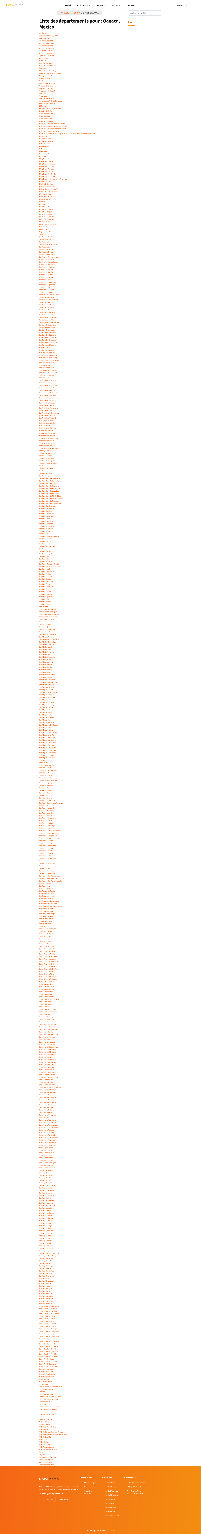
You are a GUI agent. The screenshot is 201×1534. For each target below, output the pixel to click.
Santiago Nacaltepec (46, 1241)
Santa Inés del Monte (46, 1019)
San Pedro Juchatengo (47, 825)
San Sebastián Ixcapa (46, 898)
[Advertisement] (145, 41)
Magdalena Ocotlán (46, 166)
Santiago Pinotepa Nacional (49, 1253)
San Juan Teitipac (45, 592)
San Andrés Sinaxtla (46, 277)
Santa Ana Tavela (45, 936)
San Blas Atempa (45, 347)
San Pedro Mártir (45, 828)
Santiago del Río (45, 1198)
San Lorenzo (43, 607)
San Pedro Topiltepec (47, 871)
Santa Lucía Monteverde (48, 1029)
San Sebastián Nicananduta (49, 901)
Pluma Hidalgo (44, 222)
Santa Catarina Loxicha (47, 959)
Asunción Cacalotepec (47, 41)
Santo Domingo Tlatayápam (49, 1339)
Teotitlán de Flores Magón (48, 1399)
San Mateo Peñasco (46, 670)
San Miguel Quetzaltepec (48, 732)
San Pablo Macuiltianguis (48, 780)
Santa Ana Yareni (45, 941)
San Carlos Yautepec (46, 350)
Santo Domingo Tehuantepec (49, 1331)
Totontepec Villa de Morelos (49, 1417)
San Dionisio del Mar (46, 363)
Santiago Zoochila (45, 1304)
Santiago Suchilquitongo (48, 1256)
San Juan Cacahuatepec (47, 506)
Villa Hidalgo (44, 1442)
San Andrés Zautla (45, 292)
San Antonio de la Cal (46, 305)
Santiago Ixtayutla (45, 1210)
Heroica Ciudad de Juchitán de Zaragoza (53, 129)
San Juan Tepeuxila (46, 594)
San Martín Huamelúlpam (48, 642)
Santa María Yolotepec (47, 1155)
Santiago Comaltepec (47, 1195)
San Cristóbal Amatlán (47, 352)
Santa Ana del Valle (46, 934)
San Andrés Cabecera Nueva (49, 257)
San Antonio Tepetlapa (47, 315)
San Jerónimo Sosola (46, 441)
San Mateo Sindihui (46, 677)
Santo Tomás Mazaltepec (48, 1361)
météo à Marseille (111, 1495)
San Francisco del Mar (47, 390)
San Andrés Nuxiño (46, 272)
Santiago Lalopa (45, 1223)
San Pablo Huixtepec (46, 778)
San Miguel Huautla (46, 720)
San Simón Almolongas (47, 914)
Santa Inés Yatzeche (46, 1022)
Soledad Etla (43, 1384)
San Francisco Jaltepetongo (49, 398)
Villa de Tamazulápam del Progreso (51, 1432)
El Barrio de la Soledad (47, 103)
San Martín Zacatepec (47, 657)
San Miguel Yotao (45, 760)
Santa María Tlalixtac (47, 1140)
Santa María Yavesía (46, 1153)
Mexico (76, 13)
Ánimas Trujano (44, 38)
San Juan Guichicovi (46, 541)
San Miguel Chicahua (46, 702)
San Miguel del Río (45, 712)
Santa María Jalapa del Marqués (50, 1087)
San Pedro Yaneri (45, 883)
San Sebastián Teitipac (47, 909)
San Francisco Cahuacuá (47, 380)
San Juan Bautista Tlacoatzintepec (51, 498)
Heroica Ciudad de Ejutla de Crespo (52, 124)
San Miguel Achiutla (46, 690)
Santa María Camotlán (47, 1044)
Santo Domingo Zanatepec (48, 1356)
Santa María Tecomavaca (48, 1122)
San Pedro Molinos (46, 841)
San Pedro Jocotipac (46, 823)
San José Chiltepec (46, 456)
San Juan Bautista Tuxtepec (49, 501)
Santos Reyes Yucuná (46, 1376)
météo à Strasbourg (112, 1515)
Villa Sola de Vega (45, 1444)
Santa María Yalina (46, 1150)
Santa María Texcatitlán (47, 1135)
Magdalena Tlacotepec (47, 176)
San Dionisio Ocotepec (47, 365)
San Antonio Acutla (46, 302)
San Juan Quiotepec (46, 579)
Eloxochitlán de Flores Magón (50, 108)
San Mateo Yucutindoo (47, 685)
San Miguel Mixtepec (47, 722)
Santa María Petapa (46, 1112)
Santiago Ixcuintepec (46, 1208)
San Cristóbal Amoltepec (48, 355)
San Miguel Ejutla (45, 715)
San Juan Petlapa (45, 574)
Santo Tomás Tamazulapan (48, 1366)
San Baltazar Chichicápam (48, 317)
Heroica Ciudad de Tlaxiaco (49, 131)
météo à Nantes (111, 1507)
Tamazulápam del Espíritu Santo (50, 1387)
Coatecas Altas (44, 81)
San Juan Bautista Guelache (49, 486)
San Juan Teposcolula (46, 597)
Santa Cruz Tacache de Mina (49, 999)
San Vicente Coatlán (46, 919)
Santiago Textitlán (45, 1273)
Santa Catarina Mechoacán (49, 961)
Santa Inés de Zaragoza (47, 1017)
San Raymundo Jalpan (47, 891)
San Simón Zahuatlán (46, 916)
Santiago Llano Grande (47, 1231)
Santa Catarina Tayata (47, 971)
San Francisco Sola (45, 410)
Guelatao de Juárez (46, 119)
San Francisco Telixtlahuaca (49, 413)
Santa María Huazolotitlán (48, 1077)
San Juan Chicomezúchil (47, 508)
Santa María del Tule (46, 1065)
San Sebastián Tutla (46, 911)
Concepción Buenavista (47, 86)
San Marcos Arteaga (46, 637)
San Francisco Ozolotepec (48, 408)
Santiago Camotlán (46, 1188)
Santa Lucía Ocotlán (46, 1032)
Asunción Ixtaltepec (46, 46)
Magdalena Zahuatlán (47, 181)
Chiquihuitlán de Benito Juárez (50, 73)
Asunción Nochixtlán (46, 48)
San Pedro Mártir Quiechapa (49, 831)
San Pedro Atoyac (45, 795)
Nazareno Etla (44, 207)
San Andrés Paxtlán (46, 274)
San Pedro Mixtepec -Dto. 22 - (50, 836)
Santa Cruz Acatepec (46, 981)
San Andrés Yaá (44, 287)
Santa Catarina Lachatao (48, 956)
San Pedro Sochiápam (47, 856)
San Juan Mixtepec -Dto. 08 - (49, 564)
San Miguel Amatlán (46, 700)
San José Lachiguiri (46, 468)
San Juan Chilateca (45, 511)
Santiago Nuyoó (45, 1251)
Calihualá (42, 61)
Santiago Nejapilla (45, 1243)
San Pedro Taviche (45, 861)
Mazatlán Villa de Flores (48, 191)
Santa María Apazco (46, 1039)
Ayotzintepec (44, 58)
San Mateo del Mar (46, 662)
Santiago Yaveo (44, 1291)
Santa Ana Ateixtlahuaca (48, 929)
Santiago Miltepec (45, 1236)
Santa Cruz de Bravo (46, 987)
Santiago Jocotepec (46, 1215)
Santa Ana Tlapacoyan (47, 939)
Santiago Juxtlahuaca (46, 1218)
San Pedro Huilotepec (47, 810)
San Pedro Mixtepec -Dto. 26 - (50, 838)
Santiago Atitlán (45, 1180)
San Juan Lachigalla (46, 554)
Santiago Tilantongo (46, 1276)
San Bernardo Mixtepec (47, 345)
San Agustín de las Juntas (48, 244)
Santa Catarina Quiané (47, 966)
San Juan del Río (45, 531)
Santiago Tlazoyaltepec (47, 1281)
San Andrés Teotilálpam (47, 282)
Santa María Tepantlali (47, 1132)
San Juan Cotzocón (46, 524)
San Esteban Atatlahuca (47, 370)
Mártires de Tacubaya (47, 186)
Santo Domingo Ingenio (47, 1316)
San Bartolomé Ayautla (47, 332)
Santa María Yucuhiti (46, 1160)
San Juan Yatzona (45, 602)
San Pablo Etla (44, 773)
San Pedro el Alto (45, 805)
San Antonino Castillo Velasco (50, 295)
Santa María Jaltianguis (47, 1090)
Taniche (42, 1392)
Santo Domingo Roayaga (48, 1329)
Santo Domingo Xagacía (47, 1349)
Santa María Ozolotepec (48, 1105)
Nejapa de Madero (46, 209)
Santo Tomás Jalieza (46, 1359)
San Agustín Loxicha (46, 249)
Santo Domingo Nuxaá (47, 1321)
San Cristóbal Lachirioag (48, 358)
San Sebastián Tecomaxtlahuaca (50, 906)
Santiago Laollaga (45, 1226)
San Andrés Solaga (45, 280)
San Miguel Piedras (46, 730)
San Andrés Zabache (46, 290)
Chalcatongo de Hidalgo (48, 71)
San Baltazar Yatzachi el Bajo (49, 322)
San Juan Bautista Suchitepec (49, 493)
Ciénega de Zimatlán (46, 76)
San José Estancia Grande (48, 463)
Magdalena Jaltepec (46, 161)
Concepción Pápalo (46, 88)
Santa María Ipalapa (46, 1080)
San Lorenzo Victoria (46, 619)
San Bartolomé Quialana (48, 337)
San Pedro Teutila (45, 866)
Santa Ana (42, 926)
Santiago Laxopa (45, 1228)
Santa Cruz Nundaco (46, 994)
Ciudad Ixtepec (44, 78)
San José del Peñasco (46, 458)
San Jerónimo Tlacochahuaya (49, 448)
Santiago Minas (44, 1238)
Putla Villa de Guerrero (47, 224)
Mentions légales (90, 1483)
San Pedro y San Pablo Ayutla (49, 876)
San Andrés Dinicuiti (46, 259)
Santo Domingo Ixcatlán (47, 1319)
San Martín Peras (45, 649)
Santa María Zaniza (46, 1165)
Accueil (68, 5)
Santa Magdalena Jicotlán (48, 1034)
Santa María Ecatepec (47, 1067)
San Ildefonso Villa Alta (47, 428)
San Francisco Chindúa (47, 388)
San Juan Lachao (45, 551)
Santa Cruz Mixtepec (46, 992)
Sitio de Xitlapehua (46, 1382)
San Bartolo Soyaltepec (47, 327)
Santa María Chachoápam (48, 1047)
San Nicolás (43, 763)
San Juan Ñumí (44, 569)
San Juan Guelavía (45, 539)
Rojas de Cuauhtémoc (47, 232)
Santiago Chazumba (46, 1190)
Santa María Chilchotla (47, 1049)
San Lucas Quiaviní (45, 627)
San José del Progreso (47, 461)
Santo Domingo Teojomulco (49, 1334)
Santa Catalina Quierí (46, 946)
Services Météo (83, 5)
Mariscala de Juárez (46, 184)
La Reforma (43, 151)
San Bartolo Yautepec (47, 330)
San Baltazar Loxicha (46, 320)
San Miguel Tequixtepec (47, 747)
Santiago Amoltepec (46, 1170)
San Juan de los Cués (46, 526)
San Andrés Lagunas (46, 269)
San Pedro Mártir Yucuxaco (49, 833)
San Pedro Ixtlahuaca (46, 815)
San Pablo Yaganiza (46, 788)
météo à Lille (109, 1503)
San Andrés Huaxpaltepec (48, 262)
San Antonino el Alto (46, 297)
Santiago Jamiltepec (46, 1213)
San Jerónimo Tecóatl (47, 446)
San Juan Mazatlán (46, 561)
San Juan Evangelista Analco (49, 536)
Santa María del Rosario (47, 1062)
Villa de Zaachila (45, 1437)
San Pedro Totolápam (47, 873)
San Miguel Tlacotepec (47, 755)
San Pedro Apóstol (46, 793)
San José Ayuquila (45, 453)
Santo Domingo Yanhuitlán (48, 1351)
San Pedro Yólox (45, 886)
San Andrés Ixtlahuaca (47, 267)
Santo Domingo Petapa (47, 1326)
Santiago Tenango (45, 1263)
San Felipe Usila (44, 378)
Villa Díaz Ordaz (45, 1439)
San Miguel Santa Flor (47, 735)
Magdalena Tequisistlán (47, 174)
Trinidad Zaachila (45, 1419)
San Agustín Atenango (47, 239)
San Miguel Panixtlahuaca (48, 725)
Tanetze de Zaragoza (46, 1389)
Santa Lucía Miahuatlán (47, 1027)
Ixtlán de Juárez (44, 144)
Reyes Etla (43, 229)
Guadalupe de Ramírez (47, 113)
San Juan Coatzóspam (47, 516)
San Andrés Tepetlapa (47, 285)
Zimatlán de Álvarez (46, 1465)
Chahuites (42, 68)
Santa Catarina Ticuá (46, 974)
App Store (64, 1499)
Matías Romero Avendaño (48, 189)
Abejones (42, 33)
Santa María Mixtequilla (48, 1097)
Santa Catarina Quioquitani (49, 969)
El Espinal (42, 106)
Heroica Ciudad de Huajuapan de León (53, 126)
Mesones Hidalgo (45, 194)
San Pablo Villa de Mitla (47, 785)
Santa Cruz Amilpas (46, 984)
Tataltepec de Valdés (46, 1394)
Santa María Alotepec (47, 1037)
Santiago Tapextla (45, 1261)
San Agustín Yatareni (46, 254)
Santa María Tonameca (47, 1143)
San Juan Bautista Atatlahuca (49, 478)
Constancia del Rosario (47, 91)
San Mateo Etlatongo (46, 664)
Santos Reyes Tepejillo (47, 1374)
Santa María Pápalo (46, 1107)
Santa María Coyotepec (47, 1059)
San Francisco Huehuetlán (48, 393)
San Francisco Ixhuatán (47, 395)
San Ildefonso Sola (45, 425)
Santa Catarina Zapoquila (48, 979)
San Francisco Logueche (47, 403)
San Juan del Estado (46, 529)
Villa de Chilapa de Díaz (47, 1427)
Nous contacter (89, 1487)
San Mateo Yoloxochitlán (48, 682)
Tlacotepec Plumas (46, 1412)
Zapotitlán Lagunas (46, 1460)
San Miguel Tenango (46, 745)
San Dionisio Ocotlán (46, 368)
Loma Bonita (43, 156)
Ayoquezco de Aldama (47, 56)
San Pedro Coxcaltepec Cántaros (51, 803)
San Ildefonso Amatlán (47, 423)
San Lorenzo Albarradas (47, 609)
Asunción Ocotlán (45, 51)
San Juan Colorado (45, 519)
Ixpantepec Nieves (46, 141)
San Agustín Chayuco (46, 242)
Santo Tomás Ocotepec (47, 1364)
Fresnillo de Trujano (46, 111)
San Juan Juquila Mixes (47, 546)
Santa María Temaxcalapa (48, 1125)
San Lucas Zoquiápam (47, 629)
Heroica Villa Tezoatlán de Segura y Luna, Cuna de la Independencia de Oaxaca (67, 134)
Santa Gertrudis (44, 1014)
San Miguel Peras (45, 727)
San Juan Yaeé (44, 599)
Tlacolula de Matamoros (48, 1409)
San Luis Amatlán (45, 632)
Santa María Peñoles (46, 1110)
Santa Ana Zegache (46, 944)
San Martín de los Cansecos (49, 639)
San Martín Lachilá (45, 647)
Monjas (42, 202)
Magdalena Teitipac (46, 171)
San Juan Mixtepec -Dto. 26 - (49, 566)
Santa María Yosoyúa (46, 1158)
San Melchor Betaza (46, 687)
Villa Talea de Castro (46, 1447)
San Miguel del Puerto (47, 710)
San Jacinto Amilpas (46, 430)
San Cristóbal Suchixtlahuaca (49, 360)
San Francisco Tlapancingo (48, 418)
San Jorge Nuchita (45, 451)
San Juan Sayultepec (46, 581)
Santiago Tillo (44, 1278)
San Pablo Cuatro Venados (48, 770)
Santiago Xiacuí (44, 1286)
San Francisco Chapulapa (48, 385)
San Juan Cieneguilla (46, 514)
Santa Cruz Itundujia (46, 989)
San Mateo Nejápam (46, 667)
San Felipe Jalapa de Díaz (48, 373)
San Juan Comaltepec (46, 521)
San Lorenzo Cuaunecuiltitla (49, 614)
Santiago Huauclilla (46, 1203)
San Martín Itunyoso (46, 644)
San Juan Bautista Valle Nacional (50, 503)
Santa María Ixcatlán (46, 1082)
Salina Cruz (43, 234)
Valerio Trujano (44, 1424)
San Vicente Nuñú (45, 924)
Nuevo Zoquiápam (46, 212)
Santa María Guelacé (46, 1070)
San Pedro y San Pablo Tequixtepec (51, 881)
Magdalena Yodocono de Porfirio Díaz (53, 179)
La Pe (41, 149)
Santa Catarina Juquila (47, 954)
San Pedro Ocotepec (46, 848)
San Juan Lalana (44, 559)
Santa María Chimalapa (47, 1052)
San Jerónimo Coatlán (47, 436)
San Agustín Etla (45, 247)
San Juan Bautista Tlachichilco (50, 496)
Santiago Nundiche (46, 1248)
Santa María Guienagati (47, 1072)
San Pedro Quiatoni (46, 853)
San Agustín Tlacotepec (47, 252)
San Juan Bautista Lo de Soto (49, 491)
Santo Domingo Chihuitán (48, 1311)
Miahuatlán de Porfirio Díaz (49, 197)
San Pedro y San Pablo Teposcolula (51, 878)
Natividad (42, 204)
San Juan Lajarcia (45, 556)
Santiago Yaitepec (45, 1288)
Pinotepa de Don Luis (46, 219)
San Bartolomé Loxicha (47, 335)
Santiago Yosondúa (46, 1296)
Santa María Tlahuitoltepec (49, 1137)
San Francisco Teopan (47, 415)
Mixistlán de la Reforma (47, 199)
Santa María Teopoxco (47, 1130)
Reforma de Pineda (46, 227)
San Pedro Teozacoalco (47, 863)
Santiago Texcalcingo (47, 1271)
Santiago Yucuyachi (46, 1298)
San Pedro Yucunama (46, 888)
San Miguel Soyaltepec (47, 737)
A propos (116, 5)
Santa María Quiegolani (47, 1115)
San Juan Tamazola (46, 586)
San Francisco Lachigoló (47, 400)
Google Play (48, 1499)
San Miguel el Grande (46, 717)
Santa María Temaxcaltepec (49, 1127)
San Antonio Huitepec (47, 307)
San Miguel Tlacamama (47, 753)
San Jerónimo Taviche (47, 443)
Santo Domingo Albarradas (49, 1306)
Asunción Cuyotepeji (46, 43)
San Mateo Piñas (45, 672)
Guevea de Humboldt (47, 121)
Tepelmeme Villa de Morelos (49, 1407)
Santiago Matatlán (46, 1233)
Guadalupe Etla (44, 116)
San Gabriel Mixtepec (47, 420)
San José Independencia (47, 466)
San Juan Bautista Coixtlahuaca (50, 481)
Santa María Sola (45, 1117)
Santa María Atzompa (47, 1042)
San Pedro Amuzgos (46, 790)
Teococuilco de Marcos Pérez (50, 1397)
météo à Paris (110, 1483)
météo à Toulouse (111, 1491)
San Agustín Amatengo (47, 237)
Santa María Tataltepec (47, 1120)
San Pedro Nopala (45, 843)
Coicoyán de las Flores (47, 83)
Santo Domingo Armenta (48, 1309)
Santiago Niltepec (45, 1246)
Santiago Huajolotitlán (47, 1200)
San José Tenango (45, 471)
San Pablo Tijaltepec (46, 783)
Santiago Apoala (45, 1173)
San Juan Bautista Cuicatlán (49, 483)
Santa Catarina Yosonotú (48, 976)
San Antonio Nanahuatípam (49, 310)
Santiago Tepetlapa (46, 1266)
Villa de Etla (43, 1429)
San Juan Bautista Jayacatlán (49, 488)
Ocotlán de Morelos (46, 217)
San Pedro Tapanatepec (47, 858)
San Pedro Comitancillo (47, 800)
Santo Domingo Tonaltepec (49, 1346)
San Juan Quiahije (45, 576)
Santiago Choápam (46, 1193)
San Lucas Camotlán (46, 622)
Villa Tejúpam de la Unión (48, 1449)
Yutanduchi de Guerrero (47, 1457)
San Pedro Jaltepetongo (47, 818)
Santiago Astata (45, 1178)
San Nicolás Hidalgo (46, 765)
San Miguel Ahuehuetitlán (48, 692)
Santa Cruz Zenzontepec (48, 1012)
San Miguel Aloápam (46, 695)
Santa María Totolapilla (47, 1145)
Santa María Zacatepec (47, 1163)
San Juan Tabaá (44, 584)
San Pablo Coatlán (45, 768)
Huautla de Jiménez (46, 139)
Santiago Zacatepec (46, 1301)
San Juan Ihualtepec (46, 544)
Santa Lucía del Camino (47, 1024)
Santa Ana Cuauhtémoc (47, 931)
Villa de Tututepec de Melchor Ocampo (53, 1434)
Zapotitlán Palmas (45, 1462)
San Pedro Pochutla (46, 851)
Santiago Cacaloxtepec (47, 1185)
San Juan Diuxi (44, 534)
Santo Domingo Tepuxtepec (49, 1336)
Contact (130, 5)
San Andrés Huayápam (47, 264)
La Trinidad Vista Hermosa (48, 154)
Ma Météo (101, 5)
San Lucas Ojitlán (45, 624)
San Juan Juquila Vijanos (47, 549)
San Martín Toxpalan (46, 654)
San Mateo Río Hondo (47, 675)
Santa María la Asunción (47, 1092)
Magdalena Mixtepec (47, 164)
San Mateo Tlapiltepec (47, 680)
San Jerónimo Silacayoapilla (49, 438)
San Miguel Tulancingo (47, 758)
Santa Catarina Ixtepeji (47, 951)
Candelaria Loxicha (46, 63)
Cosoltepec (43, 96)
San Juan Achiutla (45, 473)
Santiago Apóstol (45, 1175)
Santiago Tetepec (45, 1268)
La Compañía (44, 146)
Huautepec (43, 136)
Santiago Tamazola (46, 1258)
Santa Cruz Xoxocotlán (47, 1009)
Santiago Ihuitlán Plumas (48, 1205)
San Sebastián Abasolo (47, 893)
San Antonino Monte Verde (49, 300)
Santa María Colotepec (47, 1054)
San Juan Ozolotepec (46, 571)
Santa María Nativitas (47, 1100)
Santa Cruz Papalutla (46, 997)
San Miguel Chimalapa (47, 705)
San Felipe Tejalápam (46, 375)
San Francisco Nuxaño (47, 405)
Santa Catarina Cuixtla (47, 949)
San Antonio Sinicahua (47, 312)
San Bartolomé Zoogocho (48, 342)
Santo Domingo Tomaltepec (49, 1341)
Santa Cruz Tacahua (46, 1002)
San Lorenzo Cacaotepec (48, 612)
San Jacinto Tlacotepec (47, 433)
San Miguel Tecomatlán (47, 742)
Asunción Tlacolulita (46, 53)
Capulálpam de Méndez (47, 66)
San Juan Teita (44, 589)
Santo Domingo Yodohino (48, 1354)
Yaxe (41, 1452)
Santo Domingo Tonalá (47, 1344)
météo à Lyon (110, 1511)
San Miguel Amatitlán (47, 697)
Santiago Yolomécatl (46, 1293)
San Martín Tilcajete (46, 652)
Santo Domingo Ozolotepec (49, 1324)
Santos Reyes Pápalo (46, 1371)
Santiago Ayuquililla (46, 1183)
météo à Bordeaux (111, 1487)
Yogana (42, 1454)
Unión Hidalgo (44, 1422)
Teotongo (42, 1404)
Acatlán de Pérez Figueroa (48, 35)
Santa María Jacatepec (47, 1085)
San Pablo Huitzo (45, 775)
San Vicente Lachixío (46, 921)
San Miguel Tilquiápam (47, 750)
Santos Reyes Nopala (46, 1369)
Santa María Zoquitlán (47, 1168)
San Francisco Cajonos (47, 383)
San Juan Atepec (45, 476)
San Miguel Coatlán (46, 707)
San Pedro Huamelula (47, 808)
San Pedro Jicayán (45, 820)
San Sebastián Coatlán (47, 896)
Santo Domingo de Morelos (49, 1314)
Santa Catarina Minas (47, 964)
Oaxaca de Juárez (45, 214)
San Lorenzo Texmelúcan (48, 617)
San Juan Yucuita (45, 604)
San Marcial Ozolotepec (48, 634)
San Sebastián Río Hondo (48, 903)
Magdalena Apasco (46, 159)
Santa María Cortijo (46, 1057)
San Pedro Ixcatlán (46, 813)
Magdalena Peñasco (46, 169)
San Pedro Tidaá (45, 868)
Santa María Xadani (46, 1148)
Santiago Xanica (45, 1283)
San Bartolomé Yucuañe (47, 340)
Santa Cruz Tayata (45, 1004)
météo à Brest (110, 1499)
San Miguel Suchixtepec (47, 740)
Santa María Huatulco (47, 1075)
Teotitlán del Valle (45, 1402)
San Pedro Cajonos (46, 798)
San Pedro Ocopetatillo (47, 846)
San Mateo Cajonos (46, 659)
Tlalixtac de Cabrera (46, 1414)
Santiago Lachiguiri (46, 1220)
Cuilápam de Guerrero (47, 98)
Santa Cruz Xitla (45, 1007)
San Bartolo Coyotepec (47, 325)
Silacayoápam (44, 1379)
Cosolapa (42, 93)
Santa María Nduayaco (47, 1102)
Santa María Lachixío (46, 1095)
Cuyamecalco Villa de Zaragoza (50, 101)
